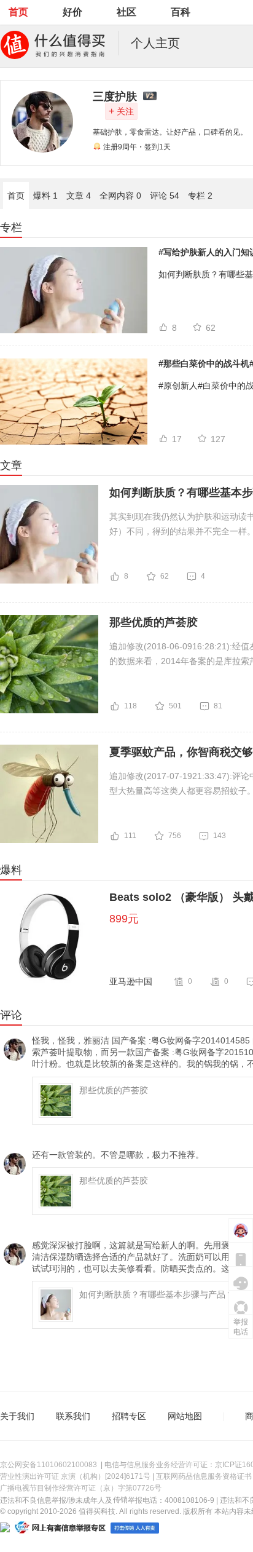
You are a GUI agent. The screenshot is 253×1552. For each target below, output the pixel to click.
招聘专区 (129, 1416)
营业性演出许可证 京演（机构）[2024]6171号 (75, 1476)
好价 (72, 12)
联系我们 (73, 1416)
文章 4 (78, 195)
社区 (126, 12)
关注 (121, 111)
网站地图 (185, 1416)
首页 (18, 12)
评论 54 (164, 195)
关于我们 (17, 1416)
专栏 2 (200, 195)
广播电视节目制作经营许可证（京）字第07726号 (81, 1488)
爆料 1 (45, 195)
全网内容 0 (120, 195)
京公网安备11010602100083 (48, 1464)
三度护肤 (115, 96)
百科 (180, 12)
